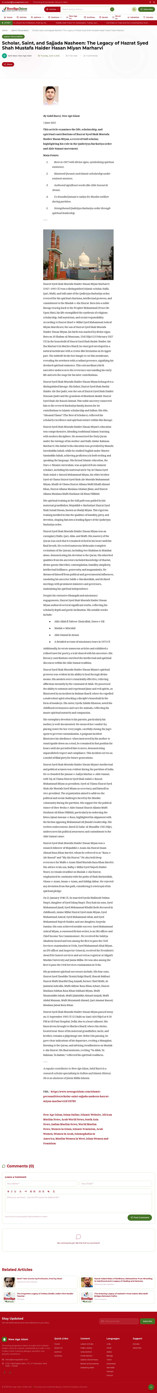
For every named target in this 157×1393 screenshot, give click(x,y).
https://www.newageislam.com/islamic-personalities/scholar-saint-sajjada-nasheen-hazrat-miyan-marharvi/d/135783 (76, 1097)
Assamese (111, 1364)
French (110, 1375)
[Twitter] (10, 1372)
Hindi (109, 1348)
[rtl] (25, 1191)
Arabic (109, 1352)
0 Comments (92, 56)
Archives (58, 1356)
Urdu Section (86, 1352)
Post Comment (141, 1217)
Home (4, 30)
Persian (110, 1371)
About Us (58, 1348)
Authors (57, 1352)
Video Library (86, 1348)
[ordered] (39, 1191)
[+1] (34, 1191)
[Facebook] (4, 1372)
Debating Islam (87, 1367)
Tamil (109, 1360)
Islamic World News (89, 1360)
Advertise (137, 1348)
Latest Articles (86, 1344)
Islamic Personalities (20, 30)
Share (9, 64)
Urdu (109, 1344)
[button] (20, 1191)
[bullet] (43, 1191)
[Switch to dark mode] (134, 9)
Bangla (110, 1356)
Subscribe (147, 1321)
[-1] (31, 1191)
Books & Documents (89, 1364)
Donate (136, 1344)
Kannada (110, 1367)
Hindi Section (86, 1356)
